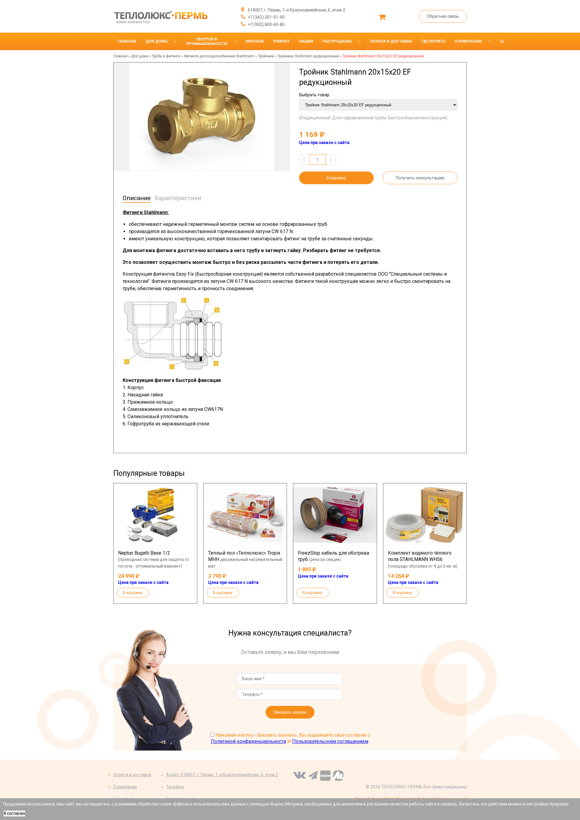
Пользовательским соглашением (330, 741)
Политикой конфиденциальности (248, 741)
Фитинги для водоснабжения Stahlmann (219, 56)
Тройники (266, 56)
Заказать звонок (290, 712)
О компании (125, 786)
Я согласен (14, 813)
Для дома (139, 56)
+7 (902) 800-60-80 (266, 24)
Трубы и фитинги (166, 56)
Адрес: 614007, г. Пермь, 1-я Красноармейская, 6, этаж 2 (222, 774)
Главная (120, 56)
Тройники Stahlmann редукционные (308, 56)
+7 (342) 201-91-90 (266, 17)
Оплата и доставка (132, 774)
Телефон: (175, 786)
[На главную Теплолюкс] (160, 17)
